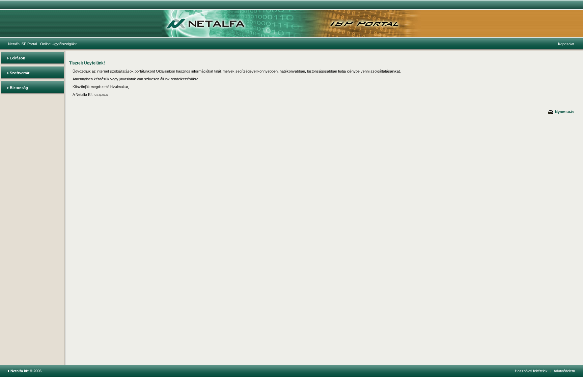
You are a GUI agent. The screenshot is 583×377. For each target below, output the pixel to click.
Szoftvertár (19, 73)
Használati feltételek (531, 371)
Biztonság (19, 88)
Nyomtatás (564, 112)
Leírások (17, 58)
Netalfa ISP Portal (22, 44)
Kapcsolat (566, 44)
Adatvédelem (564, 371)
